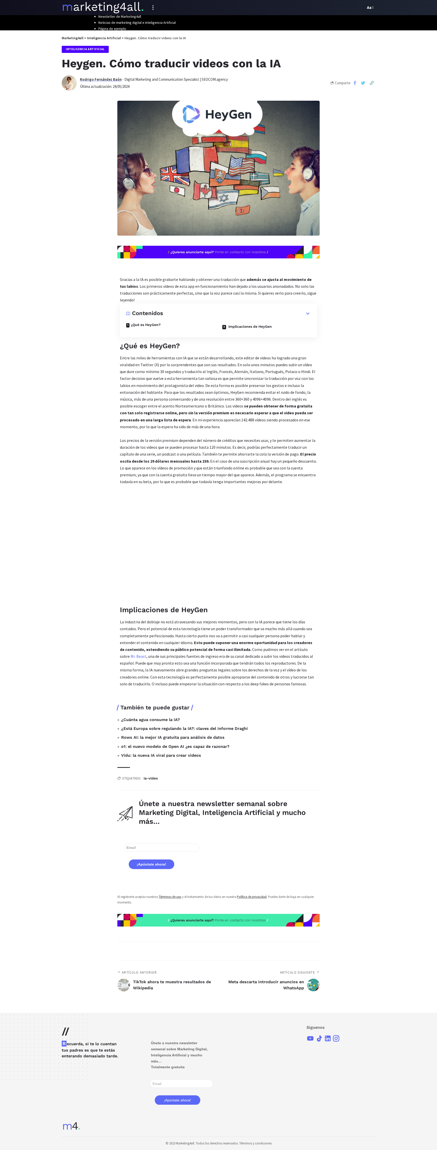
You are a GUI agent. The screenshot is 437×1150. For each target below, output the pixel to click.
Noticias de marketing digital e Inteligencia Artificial (137, 22)
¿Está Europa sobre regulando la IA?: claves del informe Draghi (184, 728)
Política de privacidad (252, 897)
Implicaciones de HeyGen (249, 326)
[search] (360, 7)
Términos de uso (170, 897)
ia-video (151, 778)
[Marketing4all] (103, 7)
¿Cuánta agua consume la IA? (150, 719)
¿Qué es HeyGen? (146, 325)
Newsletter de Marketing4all (119, 16)
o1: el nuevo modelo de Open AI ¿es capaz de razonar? (175, 746)
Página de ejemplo (112, 28)
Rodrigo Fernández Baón (101, 79)
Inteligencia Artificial (85, 49)
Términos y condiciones (255, 1143)
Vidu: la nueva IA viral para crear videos (161, 755)
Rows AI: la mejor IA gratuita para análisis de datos (173, 737)
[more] (153, 7)
